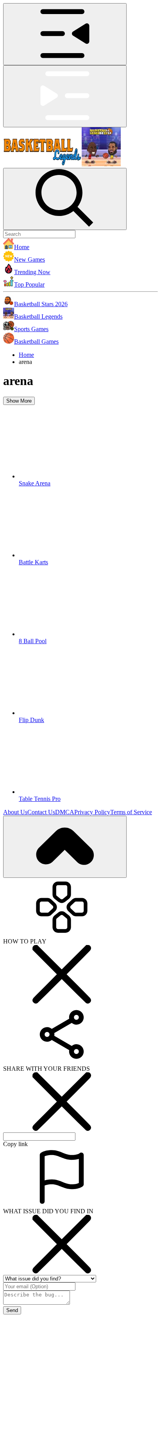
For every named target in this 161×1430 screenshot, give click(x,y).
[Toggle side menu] (65, 34)
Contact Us (41, 812)
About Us (15, 812)
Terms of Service (131, 812)
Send (12, 1310)
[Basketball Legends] (62, 164)
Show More (19, 401)
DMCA (64, 812)
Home (26, 354)
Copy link (15, 1144)
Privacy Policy (92, 812)
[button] (80, 244)
